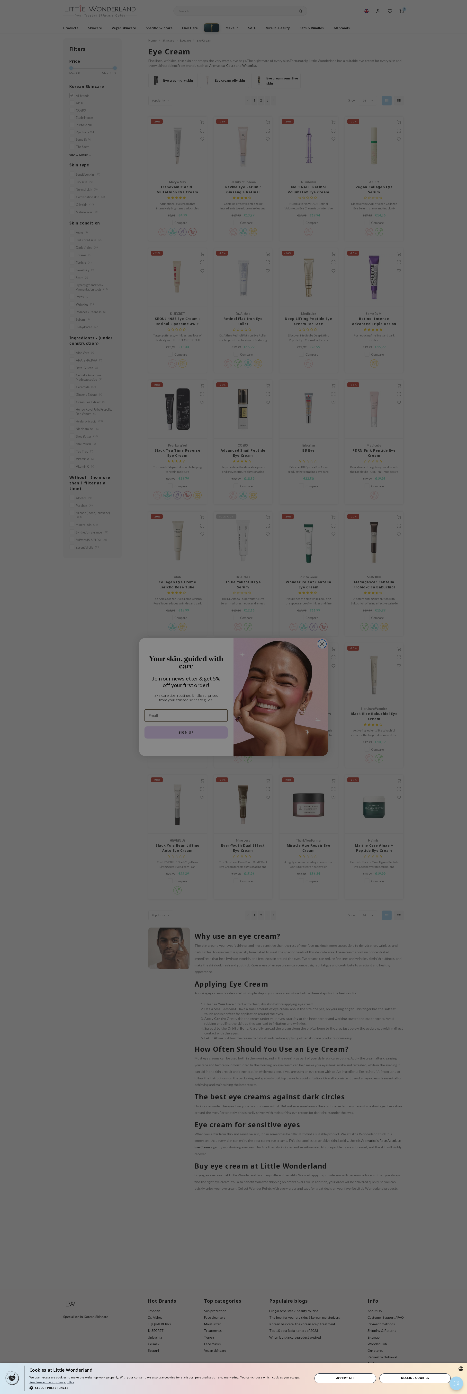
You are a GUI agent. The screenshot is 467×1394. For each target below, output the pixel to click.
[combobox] (460, 1368)
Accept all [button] (345, 1378)
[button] (166, 1387)
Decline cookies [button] (415, 1378)
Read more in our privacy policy (51, 1382)
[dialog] (233, 1378)
